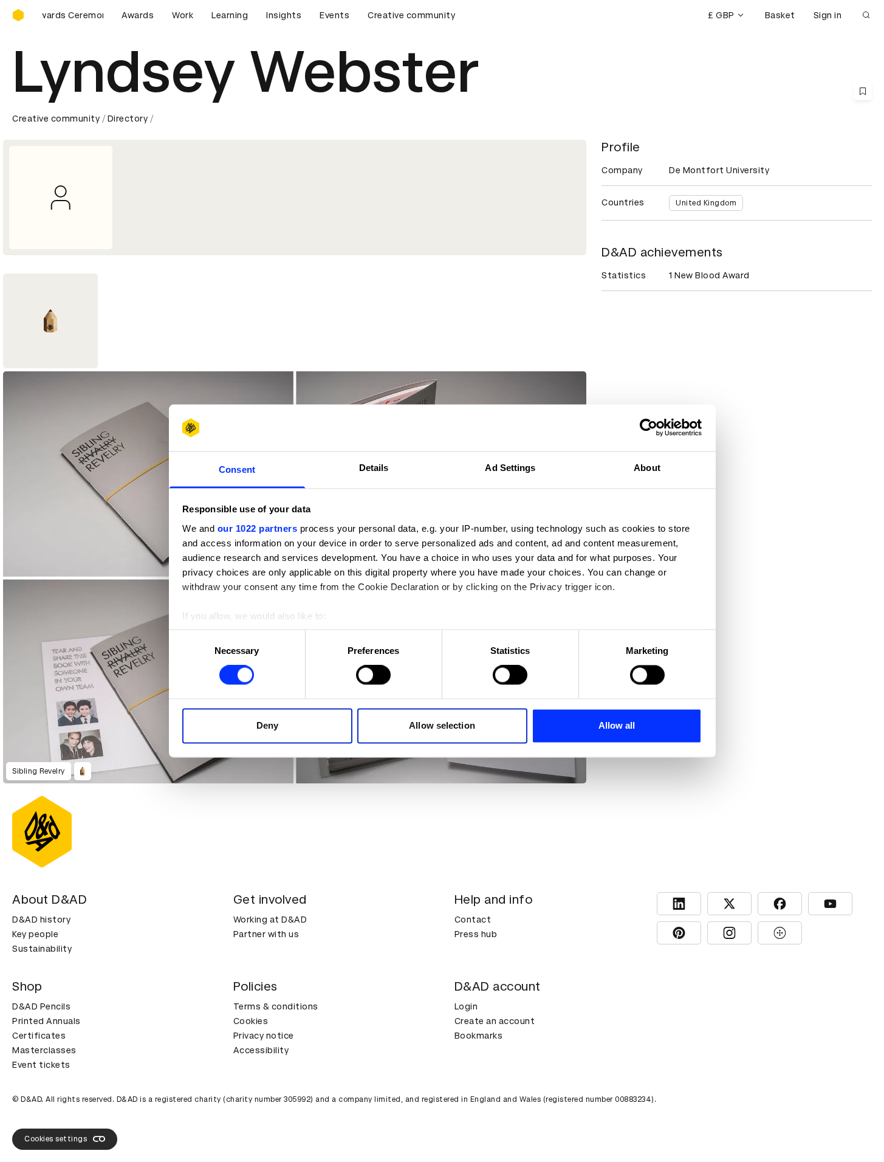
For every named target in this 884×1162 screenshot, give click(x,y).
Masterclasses (44, 1050)
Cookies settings (55, 1139)
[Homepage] (18, 15)
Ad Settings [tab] (510, 467)
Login (466, 1006)
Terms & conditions (275, 1006)
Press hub (476, 934)
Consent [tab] (237, 469)
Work (182, 15)
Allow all (617, 725)
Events (334, 15)
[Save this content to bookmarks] (863, 91)
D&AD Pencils (41, 1006)
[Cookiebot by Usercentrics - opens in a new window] (648, 428)
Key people (35, 934)
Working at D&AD (270, 919)
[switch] (373, 675)
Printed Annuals (46, 1021)
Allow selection (442, 725)
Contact (473, 919)
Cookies (251, 1021)
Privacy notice (263, 1035)
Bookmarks (478, 1035)
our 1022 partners (258, 528)
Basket (780, 15)
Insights (283, 15)
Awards (138, 15)
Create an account (494, 1021)
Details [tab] (374, 467)
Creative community (411, 15)
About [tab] (647, 467)
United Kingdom (706, 203)
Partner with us (266, 934)
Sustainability (42, 949)
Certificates (39, 1035)
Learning (229, 15)
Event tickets (41, 1065)
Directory (128, 118)
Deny (267, 725)
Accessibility (261, 1050)
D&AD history (41, 919)
